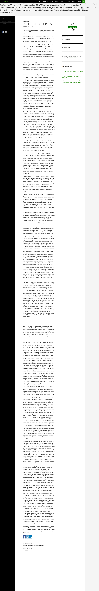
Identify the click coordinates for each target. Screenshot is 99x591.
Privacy (78, 1)
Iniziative (4, 23)
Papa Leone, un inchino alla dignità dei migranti (72, 80)
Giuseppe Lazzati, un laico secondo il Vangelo (71, 82)
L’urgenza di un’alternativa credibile (69, 69)
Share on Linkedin (30, 536)
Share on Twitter (27, 536)
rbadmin (33, 26)
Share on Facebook (24, 536)
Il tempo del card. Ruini (67, 73)
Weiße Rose (49, 1)
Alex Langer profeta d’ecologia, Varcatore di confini (33, 544)
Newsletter (63, 1)
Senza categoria (26, 21)
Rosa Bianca (5, 1)
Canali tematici (71, 1)
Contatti (44, 1)
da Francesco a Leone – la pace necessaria (71, 84)
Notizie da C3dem (67, 66)
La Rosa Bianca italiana (6, 21)
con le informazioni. (73, 57)
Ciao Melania (27, 549)
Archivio (56, 1)
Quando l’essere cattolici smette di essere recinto (72, 71)
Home (39, 1)
